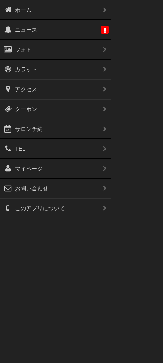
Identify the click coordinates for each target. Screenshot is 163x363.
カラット (26, 69)
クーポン (26, 109)
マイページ (29, 168)
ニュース (26, 30)
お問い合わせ (31, 188)
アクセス (26, 89)
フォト (23, 49)
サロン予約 (29, 129)
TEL (20, 149)
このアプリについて (40, 208)
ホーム (23, 10)
